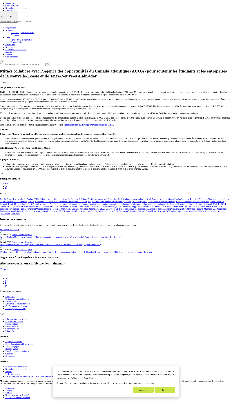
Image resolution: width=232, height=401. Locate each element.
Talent (23, 209)
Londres (45, 204)
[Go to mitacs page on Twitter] (6, 186)
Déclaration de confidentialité (17, 397)
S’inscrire (4, 269)
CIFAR (31, 201)
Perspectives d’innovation (21, 40)
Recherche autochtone (30, 211)
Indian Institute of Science (51, 199)
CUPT (151, 201)
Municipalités (12, 206)
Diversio (17, 204)
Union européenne (139, 201)
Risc (94, 201)
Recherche (47, 209)
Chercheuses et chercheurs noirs (40, 206)
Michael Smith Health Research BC (153, 211)
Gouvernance (11, 356)
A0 (11, 17)
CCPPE (223, 204)
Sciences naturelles (80, 209)
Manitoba (67, 206)
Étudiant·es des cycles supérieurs (183, 211)
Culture (213, 201)
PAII (103, 209)
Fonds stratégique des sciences (132, 209)
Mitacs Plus (10, 3)
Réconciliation (94, 209)
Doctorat (58, 206)
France (25, 204)
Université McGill (211, 204)
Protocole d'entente (167, 201)
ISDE (116, 209)
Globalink (103, 206)
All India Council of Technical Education (189, 199)
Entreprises (10, 296)
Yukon (214, 206)
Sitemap (8, 390)
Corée (201, 201)
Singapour (116, 206)
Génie (55, 209)
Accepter (143, 390)
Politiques (9, 388)
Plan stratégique (12, 346)
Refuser (165, 390)
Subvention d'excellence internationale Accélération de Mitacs (61, 201)
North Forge (151, 199)
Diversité (4, 204)
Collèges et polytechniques (16, 306)
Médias (8, 371)
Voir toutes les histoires (9, 229)
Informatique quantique (121, 201)
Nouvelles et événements (15, 8)
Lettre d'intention (164, 199)
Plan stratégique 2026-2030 (22, 32)
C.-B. (116, 211)
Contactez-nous (12, 6)
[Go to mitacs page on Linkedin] (6, 188)
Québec (39, 209)
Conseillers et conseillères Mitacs (19, 344)
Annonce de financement (160, 209)
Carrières (9, 354)
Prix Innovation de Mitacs (173, 206)
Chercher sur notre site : (10, 64)
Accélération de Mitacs (77, 199)
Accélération (156, 206)
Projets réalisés (17, 42)
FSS (147, 209)
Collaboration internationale (108, 204)
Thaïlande (125, 206)
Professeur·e (10, 301)
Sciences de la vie (105, 211)
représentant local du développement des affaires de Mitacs (88, 125)
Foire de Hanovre (196, 204)
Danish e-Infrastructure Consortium (102, 199)
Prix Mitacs (194, 206)
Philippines (135, 206)
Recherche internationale (177, 204)
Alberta (53, 204)
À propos (17, 22)
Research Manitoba (204, 209)
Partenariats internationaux (155, 204)
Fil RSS (8, 393)
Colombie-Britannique (128, 211)
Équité (11, 204)
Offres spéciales (12, 329)
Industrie (16, 209)
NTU (156, 201)
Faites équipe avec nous (15, 308)
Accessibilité (222, 209)
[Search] (2, 61)
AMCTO (23, 206)
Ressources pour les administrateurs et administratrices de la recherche (35, 376)
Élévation (61, 204)
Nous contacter (11, 47)
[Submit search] (48, 64)
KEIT (206, 201)
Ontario (3, 206)
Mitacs (74, 206)
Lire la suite (115, 237)
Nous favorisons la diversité (17, 395)
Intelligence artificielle (85, 211)
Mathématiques (65, 209)
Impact (28, 22)
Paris (30, 204)
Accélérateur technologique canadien (80, 204)
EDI (214, 209)
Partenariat (31, 209)
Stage (64, 199)
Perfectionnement (12, 374)
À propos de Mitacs (13, 341)
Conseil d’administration (88, 206)
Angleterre (37, 204)
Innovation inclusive (49, 211)
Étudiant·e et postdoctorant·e (17, 304)
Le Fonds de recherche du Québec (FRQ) (21, 199)
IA (96, 211)
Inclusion (220, 201)
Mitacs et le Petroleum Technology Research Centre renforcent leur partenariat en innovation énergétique (44, 244)
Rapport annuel (11, 349)
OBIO (99, 201)
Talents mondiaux (183, 201)
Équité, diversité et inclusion (17, 351)
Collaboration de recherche (134, 199)
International (145, 206)
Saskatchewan (205, 206)
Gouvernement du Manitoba (183, 209)
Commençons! (11, 57)
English (8, 10)
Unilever (109, 209)
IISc (1, 199)
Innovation (15, 214)
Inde (89, 201)
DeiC (120, 199)
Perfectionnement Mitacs (10, 211)
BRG (61, 211)
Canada (194, 201)
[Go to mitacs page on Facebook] (6, 184)
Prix (187, 206)
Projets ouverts (11, 326)
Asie (110, 206)
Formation (106, 201)
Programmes (6, 22)
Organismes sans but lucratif (17, 299)
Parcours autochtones (14, 321)
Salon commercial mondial (132, 204)
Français (8, 54)
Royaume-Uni (70, 211)
